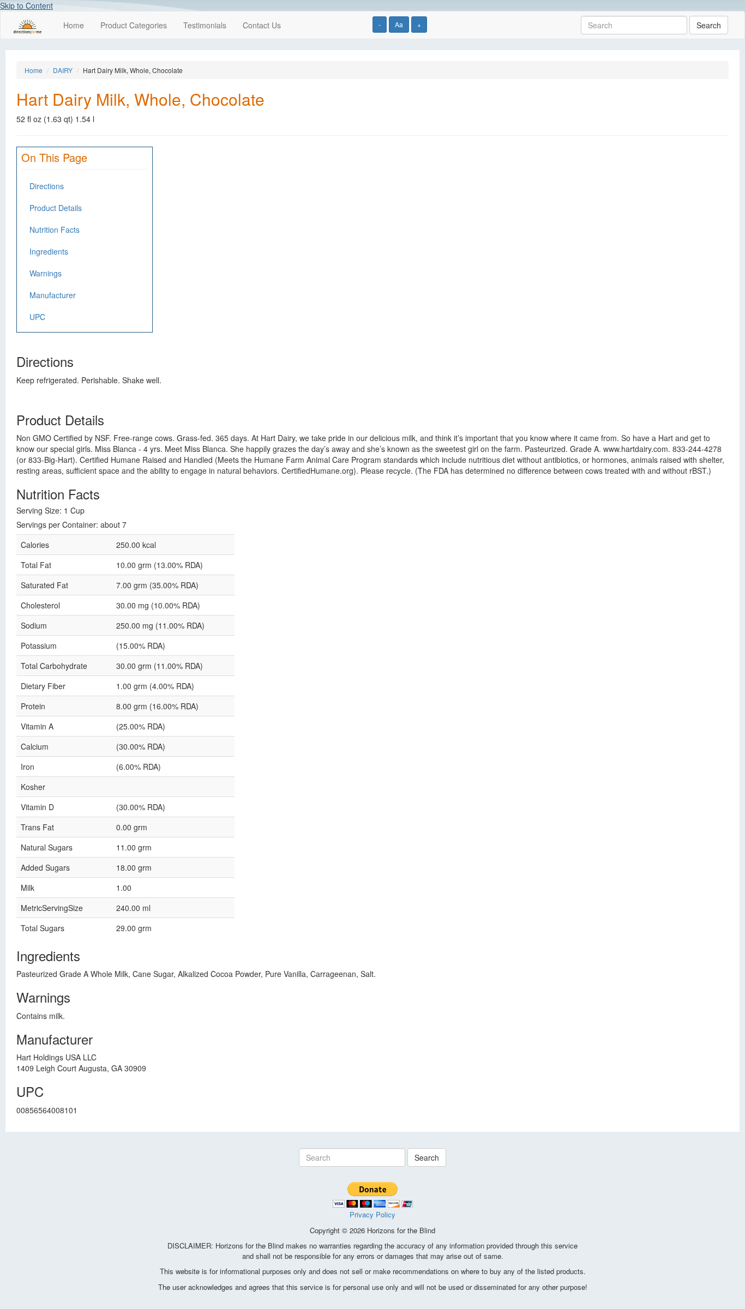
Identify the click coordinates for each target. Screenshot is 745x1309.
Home (73, 25)
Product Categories (133, 25)
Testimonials (204, 25)
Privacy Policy (372, 1214)
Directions (46, 185)
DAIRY (63, 70)
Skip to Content (26, 5)
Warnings (45, 273)
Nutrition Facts (54, 229)
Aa (399, 24)
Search (708, 25)
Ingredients (48, 251)
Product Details (55, 207)
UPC (37, 316)
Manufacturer (52, 294)
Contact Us (262, 25)
